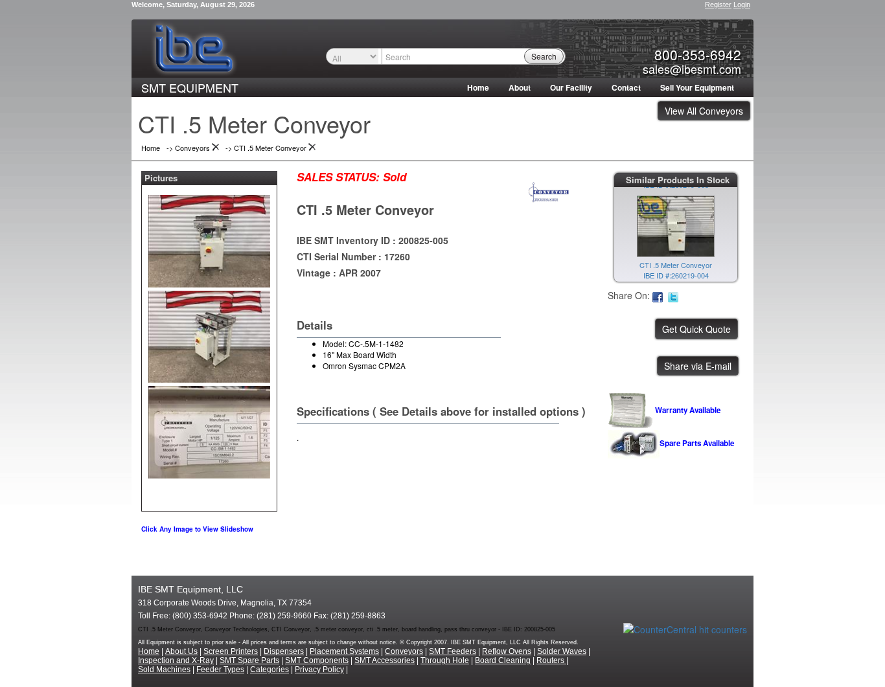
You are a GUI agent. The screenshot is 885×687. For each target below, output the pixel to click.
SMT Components (317, 660)
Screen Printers (230, 651)
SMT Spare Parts (249, 660)
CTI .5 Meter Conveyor (365, 209)
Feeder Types (220, 669)
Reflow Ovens (506, 651)
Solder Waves (561, 651)
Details (314, 325)
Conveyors (404, 651)
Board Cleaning (503, 660)
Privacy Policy (319, 669)
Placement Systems (344, 651)
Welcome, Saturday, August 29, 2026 (193, 4)
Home (478, 87)
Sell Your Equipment (697, 87)
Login (741, 4)
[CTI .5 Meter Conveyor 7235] (209, 238)
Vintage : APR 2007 (339, 272)
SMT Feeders (452, 651)
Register (718, 4)
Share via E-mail (697, 365)
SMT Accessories (384, 660)
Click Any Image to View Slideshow (197, 529)
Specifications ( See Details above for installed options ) (441, 411)
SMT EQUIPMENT (189, 87)
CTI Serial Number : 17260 (353, 256)
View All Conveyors (704, 110)
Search (544, 56)
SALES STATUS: (338, 177)
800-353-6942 (697, 54)
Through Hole (444, 660)
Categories (269, 669)
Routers (551, 660)
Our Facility (571, 87)
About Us (181, 651)
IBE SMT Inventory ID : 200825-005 (372, 240)
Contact (626, 87)
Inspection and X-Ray (176, 660)
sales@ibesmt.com (692, 69)
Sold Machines (164, 669)
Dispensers (284, 651)
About (520, 87)
